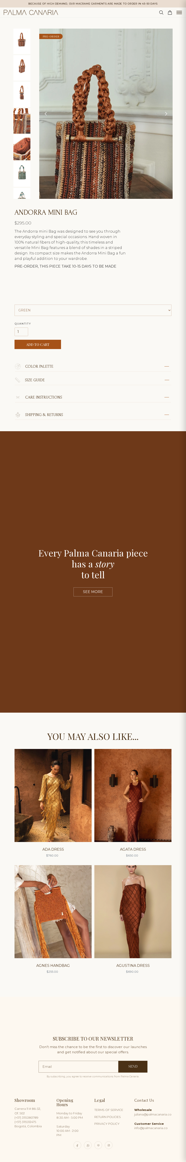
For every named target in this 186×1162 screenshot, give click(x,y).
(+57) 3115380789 (26, 1117)
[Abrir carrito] (169, 12)
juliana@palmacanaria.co (152, 1112)
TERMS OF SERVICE (108, 1110)
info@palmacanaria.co (151, 1126)
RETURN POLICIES (107, 1117)
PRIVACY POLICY (107, 1123)
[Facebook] (77, 1145)
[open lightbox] (25, 41)
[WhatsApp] (88, 1145)
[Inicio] (31, 12)
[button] (48, 114)
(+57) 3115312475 (25, 1122)
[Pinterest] (98, 1145)
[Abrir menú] (179, 12)
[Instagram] (109, 1145)
